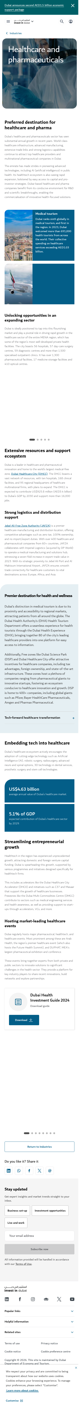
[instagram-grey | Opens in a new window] (32, 1319)
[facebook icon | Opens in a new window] (29, 1191)
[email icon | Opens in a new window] (50, 1191)
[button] (14, 1401)
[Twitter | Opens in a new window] (57, 1319)
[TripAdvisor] (44, 1319)
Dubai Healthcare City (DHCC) (29, 473)
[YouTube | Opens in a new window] (69, 1319)
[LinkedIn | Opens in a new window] (7, 1319)
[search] (62, 21)
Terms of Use (23, 1284)
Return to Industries (38, 1166)
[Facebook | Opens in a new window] (19, 1319)
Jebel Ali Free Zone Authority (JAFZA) (28, 525)
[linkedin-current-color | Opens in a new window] (9, 1191)
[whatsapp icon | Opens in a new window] (19, 1191)
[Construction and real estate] (40, 1093)
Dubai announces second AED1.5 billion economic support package (34, 7)
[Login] (71, 21)
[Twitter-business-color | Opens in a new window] (39, 1191)
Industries (16, 33)
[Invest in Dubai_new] (16, 1309)
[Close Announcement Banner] (72, 5)
